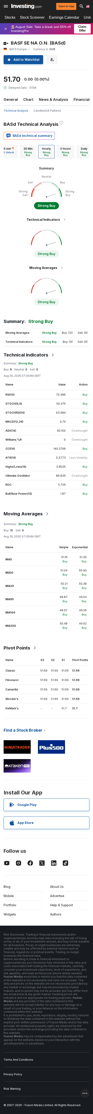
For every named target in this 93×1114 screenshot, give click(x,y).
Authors (55, 914)
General (11, 99)
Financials (83, 99)
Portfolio (10, 905)
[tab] (28, 151)
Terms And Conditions (18, 1059)
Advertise (57, 896)
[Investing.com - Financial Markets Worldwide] (26, 6)
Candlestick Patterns (47, 110)
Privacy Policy (13, 1074)
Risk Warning (12, 1088)
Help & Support (61, 905)
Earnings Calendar (64, 17)
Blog (7, 886)
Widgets (10, 914)
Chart (28, 99)
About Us (57, 886)
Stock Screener (32, 17)
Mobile (9, 896)
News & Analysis (53, 99)
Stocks (10, 17)
